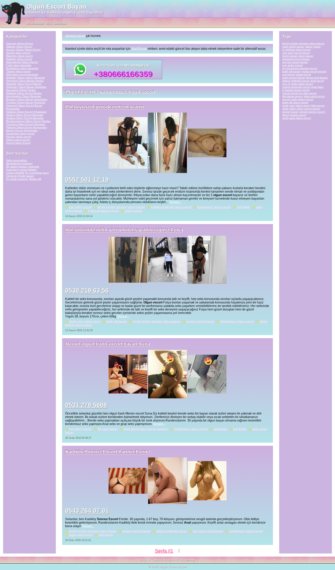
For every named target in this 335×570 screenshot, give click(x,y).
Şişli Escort (139, 48)
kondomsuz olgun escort (214, 207)
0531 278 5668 (86, 404)
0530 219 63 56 (87, 290)
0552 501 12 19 (87, 179)
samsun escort (75, 35)
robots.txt (172, 560)
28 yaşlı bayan (107, 429)
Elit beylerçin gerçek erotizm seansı (104, 106)
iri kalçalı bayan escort (103, 211)
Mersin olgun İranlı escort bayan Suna (107, 344)
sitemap (189, 560)
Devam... (175, 202)
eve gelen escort (80, 207)
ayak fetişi (220, 429)
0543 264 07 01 (87, 510)
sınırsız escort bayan (200, 321)
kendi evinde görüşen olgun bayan (121, 207)
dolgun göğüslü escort (171, 531)
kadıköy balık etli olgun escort (171, 207)
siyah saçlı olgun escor (84, 321)
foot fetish (243, 207)
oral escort (105, 535)
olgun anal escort (81, 535)
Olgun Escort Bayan (56, 6)
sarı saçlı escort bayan (208, 531)
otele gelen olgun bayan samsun (145, 429)
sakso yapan (133, 211)
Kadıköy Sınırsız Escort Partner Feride (107, 451)
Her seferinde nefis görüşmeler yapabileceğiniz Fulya (124, 229)
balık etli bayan (116, 321)
